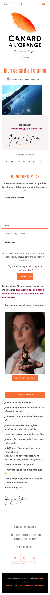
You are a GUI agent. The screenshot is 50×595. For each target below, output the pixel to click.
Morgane (19, 79)
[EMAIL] (24, 557)
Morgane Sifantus (25, 378)
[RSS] (33, 557)
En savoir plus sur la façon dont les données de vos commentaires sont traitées (23, 293)
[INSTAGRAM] (14, 557)
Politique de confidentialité (34, 586)
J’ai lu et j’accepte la (26, 268)
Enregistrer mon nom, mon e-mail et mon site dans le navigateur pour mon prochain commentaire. (25, 256)
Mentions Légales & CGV (14, 586)
